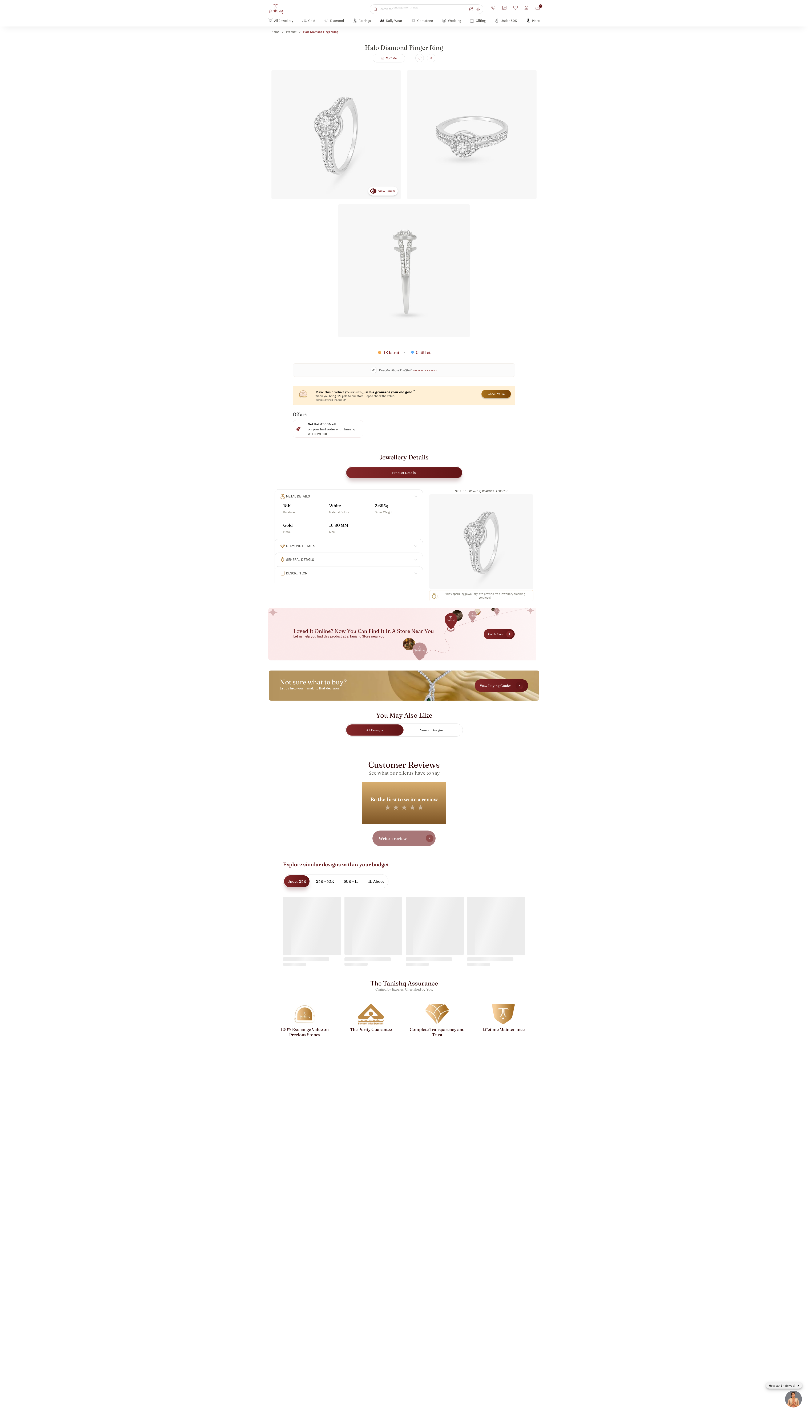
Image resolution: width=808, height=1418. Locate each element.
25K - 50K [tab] (325, 881)
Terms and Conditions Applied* (331, 399)
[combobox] (423, 9)
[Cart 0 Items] (538, 8)
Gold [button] (311, 21)
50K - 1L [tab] (351, 881)
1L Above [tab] (376, 881)
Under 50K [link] (509, 21)
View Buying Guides (495, 686)
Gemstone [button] (425, 21)
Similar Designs (432, 730)
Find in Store (495, 634)
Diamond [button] (337, 21)
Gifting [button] (481, 21)
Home (275, 32)
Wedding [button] (454, 21)
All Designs (374, 730)
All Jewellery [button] (283, 21)
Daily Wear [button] (394, 21)
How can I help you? (782, 1386)
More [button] (536, 21)
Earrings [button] (365, 21)
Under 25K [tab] (296, 881)
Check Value (496, 394)
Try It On (391, 58)
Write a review (393, 838)
